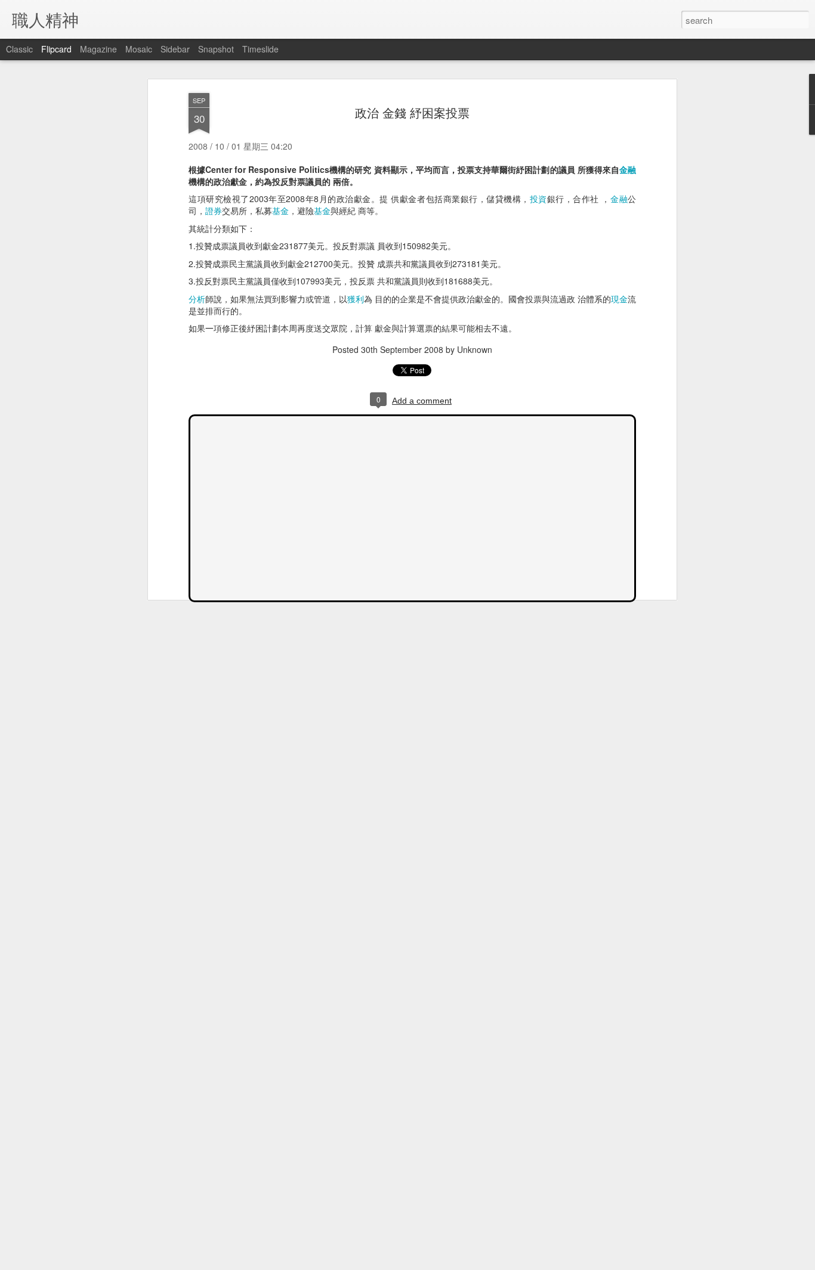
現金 (619, 299)
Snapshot (216, 49)
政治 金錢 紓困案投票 (412, 112)
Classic (19, 49)
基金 (280, 210)
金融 (627, 169)
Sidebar (175, 49)
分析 (197, 299)
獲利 (355, 299)
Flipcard (56, 49)
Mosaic (138, 49)
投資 (538, 199)
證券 (213, 210)
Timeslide (260, 49)
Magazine (98, 49)
